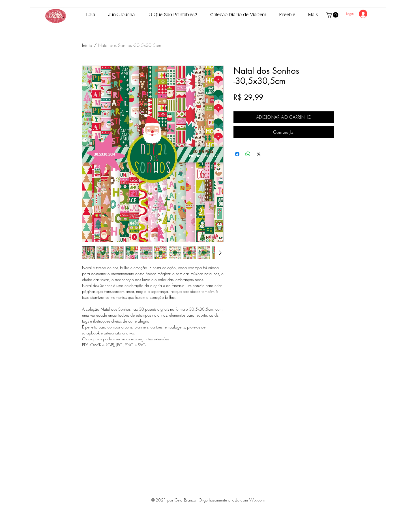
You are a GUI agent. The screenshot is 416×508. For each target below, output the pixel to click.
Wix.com (257, 500)
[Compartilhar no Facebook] (237, 154)
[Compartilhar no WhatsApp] (248, 154)
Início (87, 45)
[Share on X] (258, 154)
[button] (333, 15)
